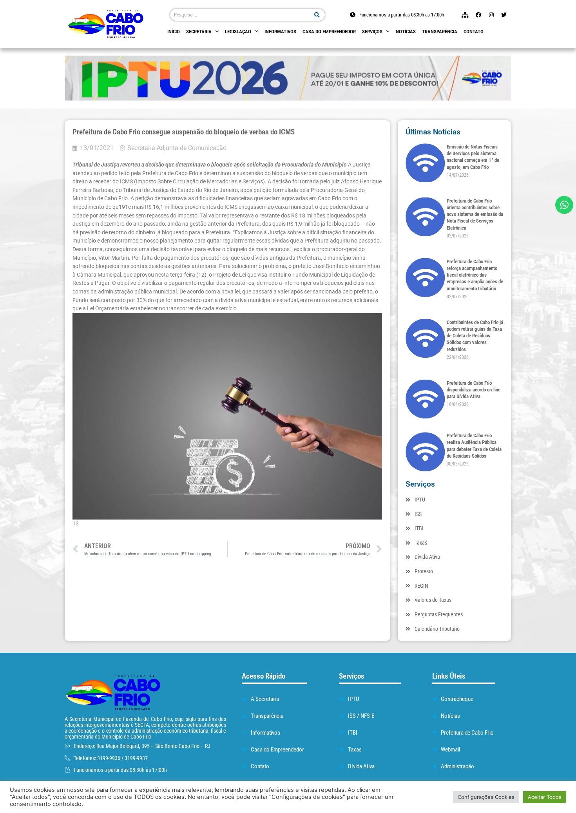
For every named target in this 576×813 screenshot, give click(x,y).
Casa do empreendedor (329, 31)
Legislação (238, 31)
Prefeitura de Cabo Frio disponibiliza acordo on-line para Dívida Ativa (473, 390)
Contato (474, 31)
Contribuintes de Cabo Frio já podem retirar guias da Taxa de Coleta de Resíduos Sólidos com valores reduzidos (475, 335)
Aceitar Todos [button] (545, 797)
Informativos (280, 31)
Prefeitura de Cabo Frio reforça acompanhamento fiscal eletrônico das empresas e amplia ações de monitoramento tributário (475, 275)
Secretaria (199, 31)
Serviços (372, 31)
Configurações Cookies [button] (486, 797)
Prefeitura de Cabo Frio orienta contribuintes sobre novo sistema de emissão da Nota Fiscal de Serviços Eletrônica (475, 214)
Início (173, 31)
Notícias (406, 31)
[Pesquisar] (317, 15)
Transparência (439, 31)
